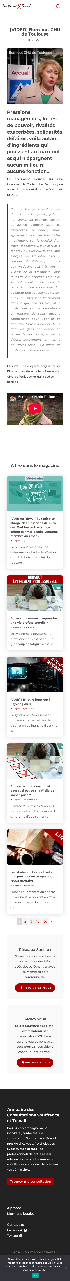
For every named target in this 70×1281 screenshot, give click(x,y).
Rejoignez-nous (38, 987)
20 (45, 921)
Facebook (15, 1230)
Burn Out (35, 40)
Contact (13, 1225)
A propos (14, 1208)
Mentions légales (20, 1214)
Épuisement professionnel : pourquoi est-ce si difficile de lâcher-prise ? (32, 791)
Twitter (12, 1236)
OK (36, 1275)
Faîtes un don (37, 1062)
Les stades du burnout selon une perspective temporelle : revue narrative (32, 876)
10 (37, 921)
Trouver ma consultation (30, 1182)
